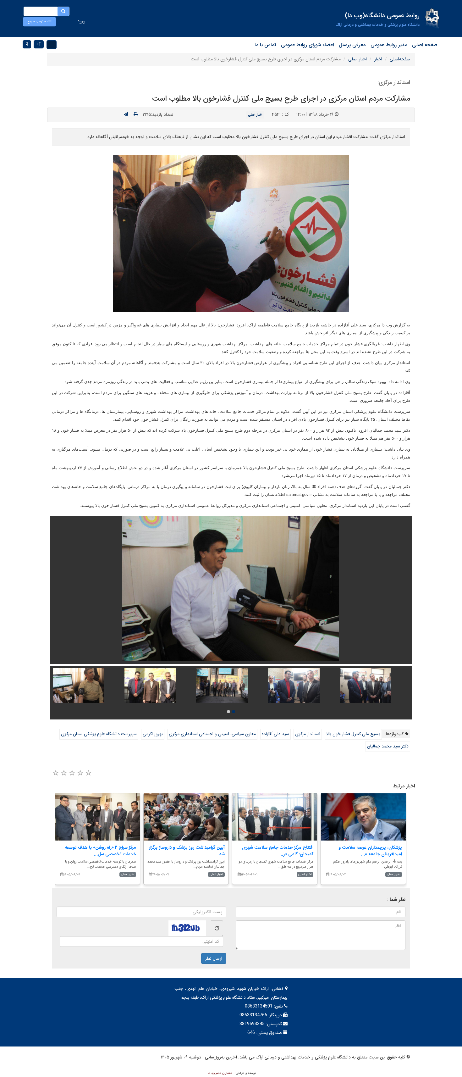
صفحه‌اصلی (400, 59)
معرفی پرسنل (352, 45)
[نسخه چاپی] (136, 114)
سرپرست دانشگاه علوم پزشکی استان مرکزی (99, 733)
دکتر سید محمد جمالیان (388, 746)
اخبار (378, 59)
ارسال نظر (213, 958)
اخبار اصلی (357, 59)
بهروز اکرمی (153, 733)
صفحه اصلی (424, 45)
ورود (81, 21)
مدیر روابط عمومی (389, 45)
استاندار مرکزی (307, 733)
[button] (39, 21)
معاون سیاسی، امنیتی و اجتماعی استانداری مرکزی (212, 733)
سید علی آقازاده (275, 733)
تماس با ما (265, 45)
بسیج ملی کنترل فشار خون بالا (353, 733)
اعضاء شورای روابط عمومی (307, 45)
